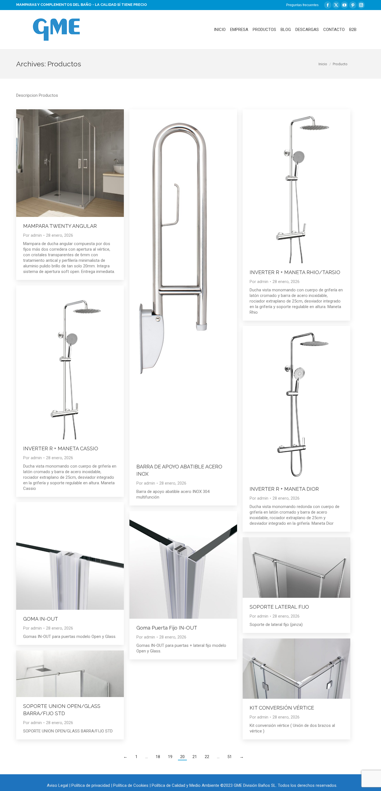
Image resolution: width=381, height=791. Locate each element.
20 (182, 756)
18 (158, 756)
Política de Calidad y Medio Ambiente (185, 785)
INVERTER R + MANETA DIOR (284, 489)
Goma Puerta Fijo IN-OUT (166, 628)
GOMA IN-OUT (40, 619)
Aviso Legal (57, 785)
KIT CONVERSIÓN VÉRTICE (282, 708)
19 (170, 756)
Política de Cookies (130, 785)
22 (207, 756)
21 (194, 756)
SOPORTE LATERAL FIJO (279, 607)
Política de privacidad (90, 785)
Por (32, 235)
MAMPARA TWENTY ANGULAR (60, 226)
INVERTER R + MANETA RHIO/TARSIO (295, 272)
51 (229, 756)
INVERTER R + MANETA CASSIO (60, 448)
